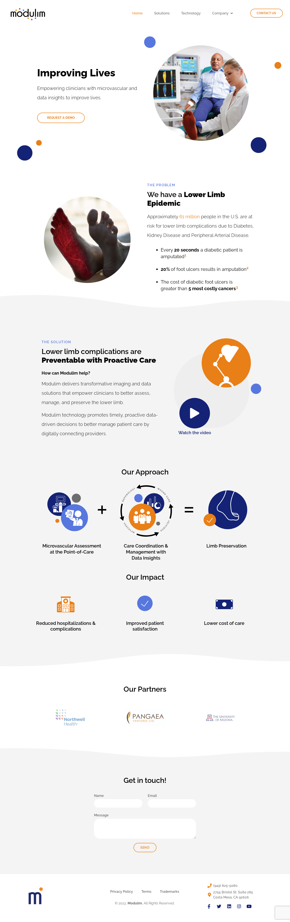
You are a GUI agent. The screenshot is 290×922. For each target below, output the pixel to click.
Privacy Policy (121, 892)
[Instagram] (239, 906)
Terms (146, 892)
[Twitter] (219, 906)
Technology (191, 13)
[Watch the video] (194, 413)
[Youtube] (249, 906)
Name (99, 796)
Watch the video (194, 432)
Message (101, 815)
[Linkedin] (229, 906)
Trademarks (169, 892)
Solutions (162, 13)
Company (220, 13)
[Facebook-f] (209, 906)
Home (137, 13)
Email (152, 796)
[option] (70, 718)
